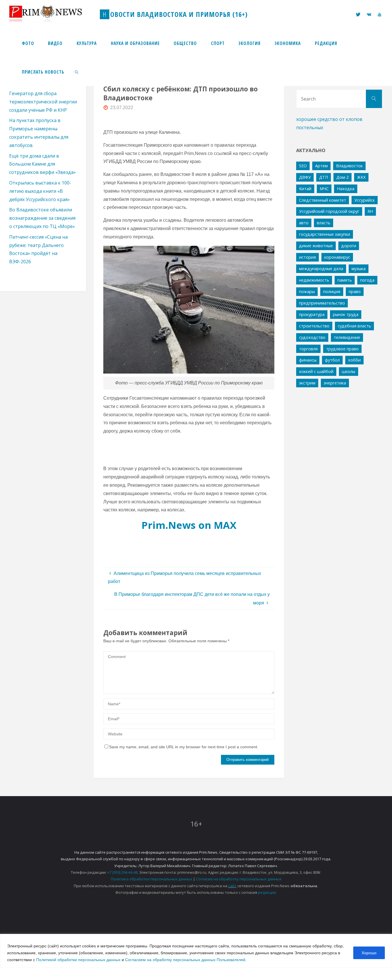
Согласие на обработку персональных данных (239, 878)
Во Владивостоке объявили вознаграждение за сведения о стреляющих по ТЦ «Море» (42, 218)
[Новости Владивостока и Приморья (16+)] (51, 14)
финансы (308, 360)
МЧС (324, 188)
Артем (321, 165)
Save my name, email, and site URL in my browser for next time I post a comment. (183, 747)
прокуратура (312, 314)
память (344, 280)
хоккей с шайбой (316, 371)
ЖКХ (361, 177)
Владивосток (349, 165)
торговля (308, 349)
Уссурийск (364, 200)
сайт (232, 885)
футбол (332, 360)
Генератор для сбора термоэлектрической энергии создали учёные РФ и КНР (43, 101)
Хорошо (369, 953)
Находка (345, 188)
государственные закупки (324, 234)
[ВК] (369, 14)
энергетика (335, 383)
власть (323, 222)
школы (348, 371)
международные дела (321, 268)
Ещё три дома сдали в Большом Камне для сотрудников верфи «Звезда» (42, 164)
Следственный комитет (322, 200)
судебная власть (354, 326)
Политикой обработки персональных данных (78, 959)
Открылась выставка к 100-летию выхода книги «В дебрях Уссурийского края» (40, 191)
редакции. (267, 892)
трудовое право (342, 349)
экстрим (307, 383)
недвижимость (314, 280)
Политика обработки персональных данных (151, 878)
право (355, 291)
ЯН (370, 211)
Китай (305, 188)
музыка (359, 268)
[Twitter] (358, 14)
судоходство (312, 337)
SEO (303, 165)
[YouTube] (379, 14)
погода (367, 280)
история (307, 257)
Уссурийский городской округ (329, 211)
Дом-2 (342, 177)
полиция (331, 291)
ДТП (323, 177)
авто (303, 222)
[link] (77, 71)
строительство (314, 326)
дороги (348, 245)
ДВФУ (305, 177)
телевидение (347, 337)
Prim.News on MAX (188, 525)
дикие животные (316, 245)
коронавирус (337, 257)
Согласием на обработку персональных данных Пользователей (185, 959)
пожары (307, 291)
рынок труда (345, 314)
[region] (196, 951)
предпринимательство (322, 303)
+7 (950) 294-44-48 (122, 872)
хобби (354, 360)
